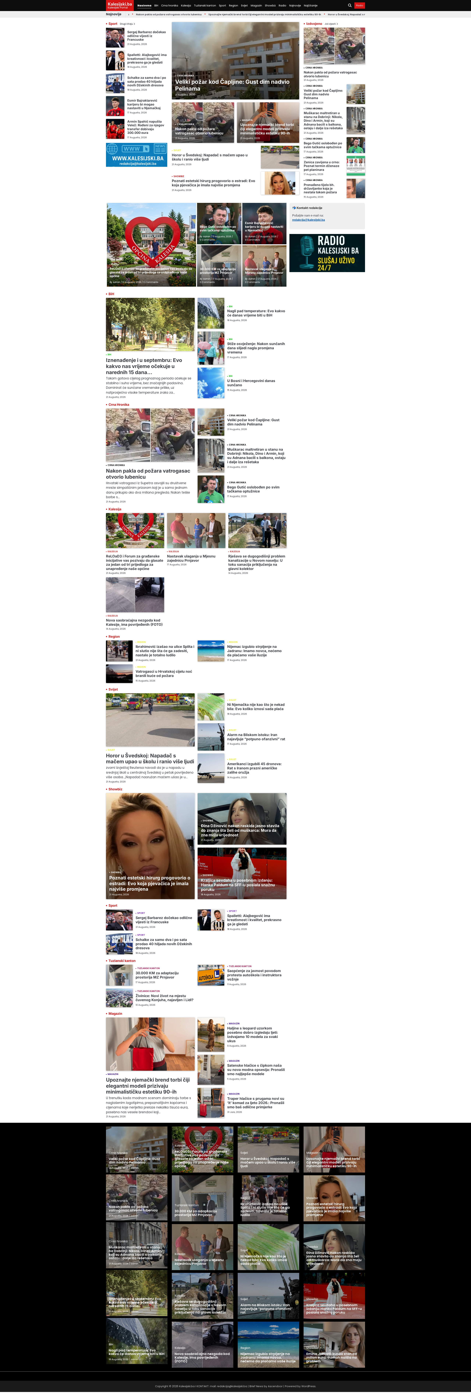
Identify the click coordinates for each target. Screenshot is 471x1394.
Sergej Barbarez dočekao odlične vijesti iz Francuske (146, 35)
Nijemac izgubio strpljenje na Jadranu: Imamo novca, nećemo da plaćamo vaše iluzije (254, 651)
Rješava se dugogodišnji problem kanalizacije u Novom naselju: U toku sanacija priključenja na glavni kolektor (256, 562)
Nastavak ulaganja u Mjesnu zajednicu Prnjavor (191, 558)
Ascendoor (275, 1386)
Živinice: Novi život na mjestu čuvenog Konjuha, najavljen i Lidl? (165, 998)
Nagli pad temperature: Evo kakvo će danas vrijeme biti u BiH (256, 313)
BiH (156, 5)
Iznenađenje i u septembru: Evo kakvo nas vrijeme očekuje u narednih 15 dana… (144, 366)
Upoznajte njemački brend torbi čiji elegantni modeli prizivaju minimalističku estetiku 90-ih (217, 14)
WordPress (308, 1386)
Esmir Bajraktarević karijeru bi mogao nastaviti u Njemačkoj (144, 104)
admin (134, 1168)
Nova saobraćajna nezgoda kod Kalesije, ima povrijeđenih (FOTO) (134, 622)
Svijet (244, 5)
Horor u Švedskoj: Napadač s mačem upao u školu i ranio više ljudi (322, 14)
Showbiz (270, 5)
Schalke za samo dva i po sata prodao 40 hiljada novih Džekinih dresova (146, 81)
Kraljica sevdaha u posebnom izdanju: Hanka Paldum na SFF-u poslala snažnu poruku (238, 885)
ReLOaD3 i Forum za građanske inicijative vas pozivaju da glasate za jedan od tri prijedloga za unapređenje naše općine (134, 562)
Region (233, 5)
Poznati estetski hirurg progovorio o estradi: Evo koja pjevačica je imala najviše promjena (213, 183)
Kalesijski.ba (120, 3)
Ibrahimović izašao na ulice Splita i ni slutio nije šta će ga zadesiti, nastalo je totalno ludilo (165, 651)
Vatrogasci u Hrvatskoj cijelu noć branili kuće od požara (164, 673)
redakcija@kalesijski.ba (308, 220)
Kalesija (186, 5)
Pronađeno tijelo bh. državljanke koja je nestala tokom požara (320, 188)
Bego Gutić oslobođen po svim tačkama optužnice (323, 145)
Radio (282, 5)
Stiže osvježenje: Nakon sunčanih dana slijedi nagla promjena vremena (256, 348)
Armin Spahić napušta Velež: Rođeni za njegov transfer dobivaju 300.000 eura (145, 127)
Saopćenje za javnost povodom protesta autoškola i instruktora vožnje (254, 975)
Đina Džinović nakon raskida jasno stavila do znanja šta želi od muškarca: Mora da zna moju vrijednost (240, 830)
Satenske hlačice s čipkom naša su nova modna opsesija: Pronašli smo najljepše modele (256, 1069)
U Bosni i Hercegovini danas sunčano (251, 383)
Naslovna (144, 5)
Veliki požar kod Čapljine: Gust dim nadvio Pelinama (232, 85)
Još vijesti (330, 24)
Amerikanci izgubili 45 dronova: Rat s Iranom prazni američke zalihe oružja (254, 768)
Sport (222, 5)
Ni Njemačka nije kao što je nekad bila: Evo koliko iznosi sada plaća (256, 707)
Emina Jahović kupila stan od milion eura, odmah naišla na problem (331, 1357)
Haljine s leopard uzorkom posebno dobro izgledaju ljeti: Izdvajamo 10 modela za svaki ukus (252, 1034)
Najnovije (295, 5)
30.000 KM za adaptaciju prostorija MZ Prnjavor (157, 975)
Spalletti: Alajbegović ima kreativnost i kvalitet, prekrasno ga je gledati (147, 58)
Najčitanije (311, 5)
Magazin (256, 5)
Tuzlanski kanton (205, 5)
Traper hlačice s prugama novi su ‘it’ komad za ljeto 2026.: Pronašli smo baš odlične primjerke (255, 1102)
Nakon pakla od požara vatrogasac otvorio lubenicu (199, 131)
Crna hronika (169, 5)
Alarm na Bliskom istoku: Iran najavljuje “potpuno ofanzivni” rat (256, 737)
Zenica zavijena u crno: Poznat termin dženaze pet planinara (322, 166)
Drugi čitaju (126, 24)
